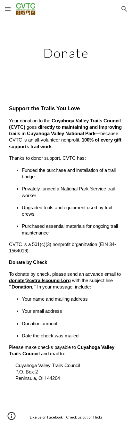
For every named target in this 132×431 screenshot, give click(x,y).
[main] (66, 53)
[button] (7, 9)
